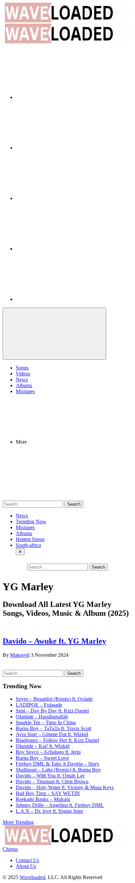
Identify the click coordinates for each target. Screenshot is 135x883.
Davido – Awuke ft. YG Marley (54, 641)
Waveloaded (32, 877)
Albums (24, 385)
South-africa (28, 545)
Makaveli (19, 655)
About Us (26, 866)
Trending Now (31, 521)
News (22, 379)
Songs (22, 368)
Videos (23, 373)
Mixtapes (25, 391)
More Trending (18, 822)
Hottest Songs (30, 539)
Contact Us (27, 860)
